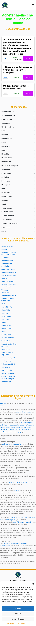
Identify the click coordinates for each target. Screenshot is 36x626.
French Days (6, 382)
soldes (14, 517)
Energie (4, 278)
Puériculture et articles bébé (7, 248)
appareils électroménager (22, 427)
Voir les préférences (18, 619)
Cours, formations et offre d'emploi (8, 377)
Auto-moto (5, 319)
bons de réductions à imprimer (19, 482)
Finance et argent (8, 358)
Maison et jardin (7, 261)
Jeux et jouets (6, 307)
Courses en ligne (7, 338)
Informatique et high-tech (7, 353)
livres (25, 430)
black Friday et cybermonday (22, 522)
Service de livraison (8, 269)
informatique (11, 432)
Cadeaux (4, 313)
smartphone (4, 430)
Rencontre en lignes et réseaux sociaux (9, 253)
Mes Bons (3, 403)
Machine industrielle (8, 275)
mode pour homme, (16, 425)
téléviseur (12, 430)
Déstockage (6, 316)
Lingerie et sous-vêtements (7, 299)
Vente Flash (5, 341)
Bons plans (5, 349)
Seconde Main (6, 328)
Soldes (3, 322)
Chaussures (5, 367)
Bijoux (3, 332)
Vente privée (6, 335)
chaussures (25, 423)
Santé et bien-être (8, 295)
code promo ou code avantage (12, 444)
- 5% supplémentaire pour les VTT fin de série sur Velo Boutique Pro (17, 70)
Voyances (5, 258)
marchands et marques (24, 412)
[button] (33, 584)
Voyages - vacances (5, 291)
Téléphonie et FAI (8, 364)
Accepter (18, 608)
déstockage (23, 517)
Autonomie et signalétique (6, 265)
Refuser (18, 614)
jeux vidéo (19, 430)
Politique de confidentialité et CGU (17, 623)
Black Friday (6, 310)
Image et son (6, 325)
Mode (3, 304)
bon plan (17, 491)
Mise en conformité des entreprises (8, 286)
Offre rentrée (6, 370)
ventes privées (11, 520)
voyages (19, 432)
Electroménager (7, 373)
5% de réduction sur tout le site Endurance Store (16, 87)
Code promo (6, 361)
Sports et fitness (7, 281)
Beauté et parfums (8, 272)
